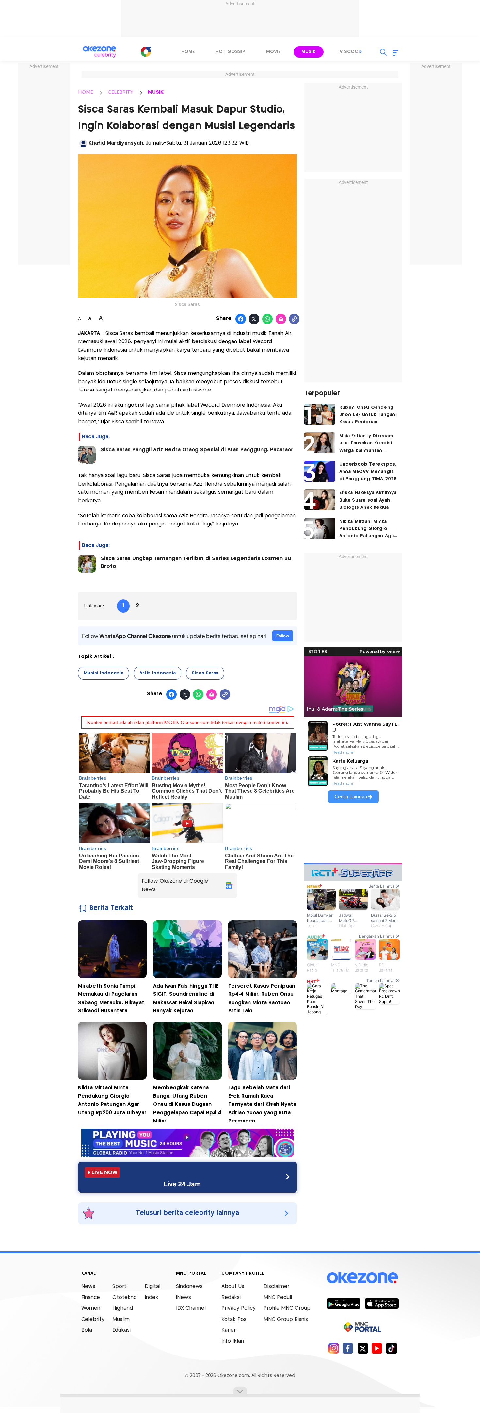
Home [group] (188, 51)
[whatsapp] (267, 319)
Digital (152, 1286)
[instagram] (333, 1348)
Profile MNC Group (287, 1308)
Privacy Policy (238, 1308)
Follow (282, 635)
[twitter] (362, 1348)
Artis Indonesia (157, 673)
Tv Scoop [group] (349, 51)
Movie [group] (273, 51)
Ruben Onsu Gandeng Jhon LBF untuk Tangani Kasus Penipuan (368, 414)
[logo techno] (99, 52)
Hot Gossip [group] (230, 51)
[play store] (343, 1303)
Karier (228, 1330)
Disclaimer (276, 1286)
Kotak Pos (234, 1319)
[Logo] (145, 51)
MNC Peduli (278, 1297)
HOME (85, 92)
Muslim (121, 1319)
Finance (90, 1297)
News (88, 1286)
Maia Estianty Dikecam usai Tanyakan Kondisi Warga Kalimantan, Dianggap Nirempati (366, 444)
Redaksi (231, 1297)
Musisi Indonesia (103, 673)
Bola (86, 1330)
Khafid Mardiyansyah (115, 143)
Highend (122, 1308)
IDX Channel (191, 1308)
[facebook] (348, 1348)
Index (151, 1297)
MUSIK (156, 92)
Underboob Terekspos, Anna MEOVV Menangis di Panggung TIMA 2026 (368, 471)
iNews (183, 1297)
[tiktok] (391, 1348)
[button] (360, 52)
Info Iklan (232, 1341)
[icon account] (83, 143)
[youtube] (377, 1348)
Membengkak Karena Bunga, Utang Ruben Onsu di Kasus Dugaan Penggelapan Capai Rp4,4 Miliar (187, 1104)
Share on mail (281, 319)
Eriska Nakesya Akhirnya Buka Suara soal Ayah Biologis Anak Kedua (368, 500)
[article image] (319, 414)
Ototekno (124, 1297)
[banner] (187, 1155)
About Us (232, 1286)
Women (90, 1308)
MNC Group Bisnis (286, 1319)
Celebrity (92, 1319)
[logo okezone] (362, 1278)
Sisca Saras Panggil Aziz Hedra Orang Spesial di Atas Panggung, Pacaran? (197, 449)
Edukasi (121, 1330)
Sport (119, 1286)
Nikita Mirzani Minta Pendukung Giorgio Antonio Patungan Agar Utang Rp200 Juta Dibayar (367, 529)
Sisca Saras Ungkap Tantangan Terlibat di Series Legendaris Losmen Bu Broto (196, 562)
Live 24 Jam (182, 1184)
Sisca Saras (205, 673)
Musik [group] (308, 51)
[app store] (381, 1303)
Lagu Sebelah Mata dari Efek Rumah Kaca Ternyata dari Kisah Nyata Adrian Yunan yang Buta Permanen (262, 1104)
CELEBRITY (120, 92)
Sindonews (189, 1286)
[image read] (87, 455)
